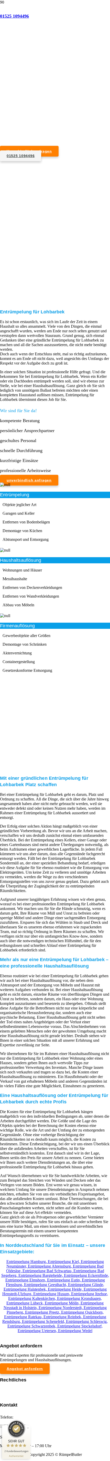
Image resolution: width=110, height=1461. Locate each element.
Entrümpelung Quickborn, (82, 1312)
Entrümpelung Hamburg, (27, 1261)
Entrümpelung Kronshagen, (79, 1298)
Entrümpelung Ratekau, (23, 1317)
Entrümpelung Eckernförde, (86, 1275)
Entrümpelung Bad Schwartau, (48, 1271)
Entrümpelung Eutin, (64, 1280)
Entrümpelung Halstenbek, (26, 1289)
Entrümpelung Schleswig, (87, 1321)
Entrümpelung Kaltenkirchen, (32, 1298)
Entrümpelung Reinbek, (63, 1317)
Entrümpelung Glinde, (86, 1284)
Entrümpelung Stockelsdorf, (80, 1326)
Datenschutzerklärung (17, 1394)
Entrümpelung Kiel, (64, 1261)
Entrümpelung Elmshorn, (26, 1280)
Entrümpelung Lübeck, (25, 1303)
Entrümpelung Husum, (52, 1294)
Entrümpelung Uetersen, (38, 1330)
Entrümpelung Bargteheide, (41, 1275)
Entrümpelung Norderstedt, (61, 1307)
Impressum (9, 1389)
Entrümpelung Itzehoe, (89, 1294)
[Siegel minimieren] (27, 1428)
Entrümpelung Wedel (75, 1330)
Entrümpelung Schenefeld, (44, 1321)
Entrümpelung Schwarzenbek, (32, 1326)
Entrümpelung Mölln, (63, 1303)
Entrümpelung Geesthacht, (46, 1284)
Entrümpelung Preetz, (43, 1312)
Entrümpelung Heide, (66, 1289)
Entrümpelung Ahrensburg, (50, 1266)
